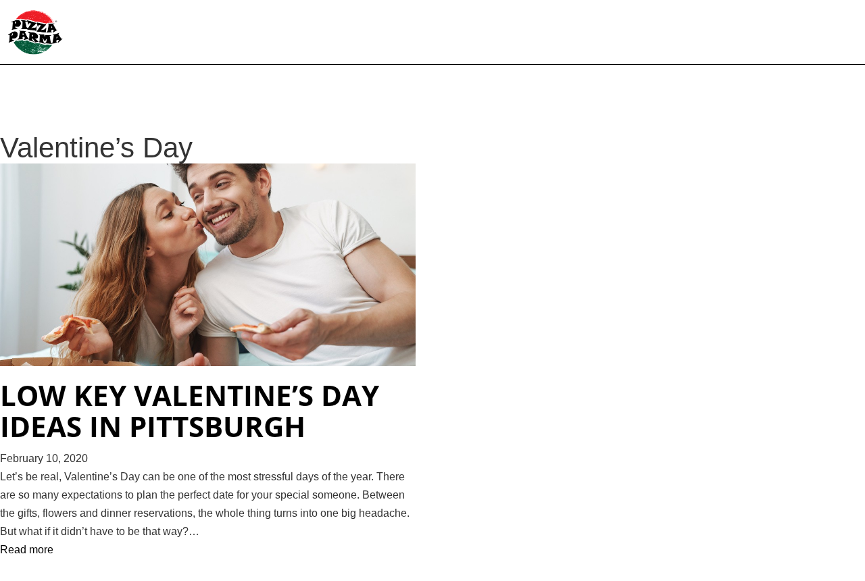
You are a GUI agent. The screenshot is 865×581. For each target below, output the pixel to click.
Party (613, 34)
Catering (670, 34)
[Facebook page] (801, 34)
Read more (26, 549)
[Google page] (844, 34)
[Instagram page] (822, 34)
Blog (765, 34)
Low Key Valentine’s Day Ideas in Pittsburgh (189, 411)
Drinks (512, 34)
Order (565, 34)
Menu (462, 34)
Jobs (724, 34)
